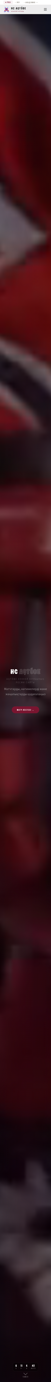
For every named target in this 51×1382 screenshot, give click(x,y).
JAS (18, 2)
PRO (9, 2)
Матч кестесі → (25, 709)
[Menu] (45, 9)
